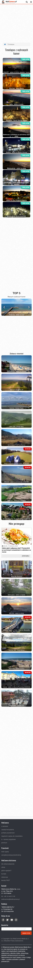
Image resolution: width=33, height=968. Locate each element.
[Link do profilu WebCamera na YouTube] (11, 920)
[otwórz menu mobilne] (31, 2)
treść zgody (5, 852)
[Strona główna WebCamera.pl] (9, 1)
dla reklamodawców (7, 864)
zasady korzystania (7, 829)
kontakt (3, 874)
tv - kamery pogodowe (8, 839)
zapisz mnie (26, 933)
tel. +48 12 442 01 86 (8, 896)
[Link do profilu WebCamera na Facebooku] (3, 920)
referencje (4, 877)
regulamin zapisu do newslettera (11, 836)
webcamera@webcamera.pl (10, 899)
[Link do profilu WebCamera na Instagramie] (16, 920)
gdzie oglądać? (6, 870)
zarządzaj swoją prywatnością (11, 855)
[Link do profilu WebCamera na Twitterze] (7, 920)
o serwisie (4, 826)
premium (4, 843)
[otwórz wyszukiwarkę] (27, 2)
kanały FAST (5, 880)
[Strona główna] (5, 44)
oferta (3, 867)
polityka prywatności (8, 833)
